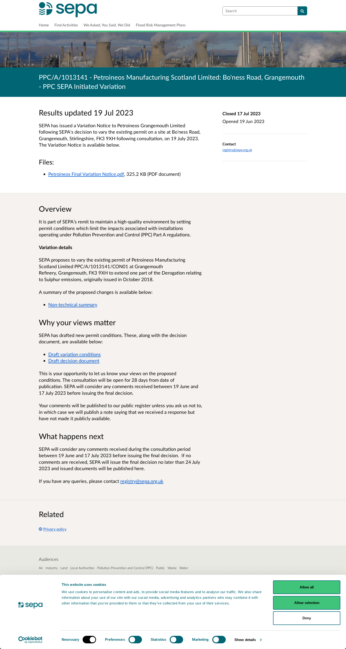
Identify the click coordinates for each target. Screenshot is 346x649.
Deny (306, 618)
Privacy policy (54, 529)
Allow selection (306, 603)
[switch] (135, 639)
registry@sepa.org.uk (237, 150)
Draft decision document (73, 360)
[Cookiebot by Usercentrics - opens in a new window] (30, 639)
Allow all (307, 587)
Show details (245, 640)
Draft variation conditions (74, 354)
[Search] (302, 10)
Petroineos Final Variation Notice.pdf (86, 174)
